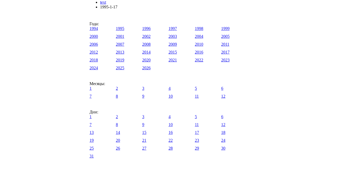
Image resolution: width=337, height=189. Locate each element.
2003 (172, 36)
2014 (146, 52)
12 (223, 96)
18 (223, 132)
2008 (146, 44)
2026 (146, 68)
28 (170, 148)
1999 (225, 28)
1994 (94, 28)
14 (118, 132)
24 (223, 140)
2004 (199, 36)
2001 (120, 36)
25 (92, 148)
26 (118, 148)
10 (170, 96)
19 (92, 140)
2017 (225, 52)
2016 (199, 52)
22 (170, 140)
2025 (120, 68)
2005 (225, 36)
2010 (199, 44)
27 (144, 148)
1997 (172, 28)
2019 (120, 60)
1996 (146, 28)
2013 (120, 52)
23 (197, 140)
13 (92, 132)
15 (144, 132)
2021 (172, 60)
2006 (94, 44)
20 (118, 140)
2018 (94, 60)
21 (144, 140)
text (103, 2)
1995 (120, 28)
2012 (94, 52)
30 (223, 148)
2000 (94, 36)
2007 (120, 44)
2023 (225, 60)
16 (170, 132)
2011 (225, 44)
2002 (146, 36)
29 (197, 148)
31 (92, 156)
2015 (172, 52)
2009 (172, 44)
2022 (199, 60)
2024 (94, 68)
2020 (146, 60)
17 (197, 132)
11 (197, 96)
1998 (199, 28)
